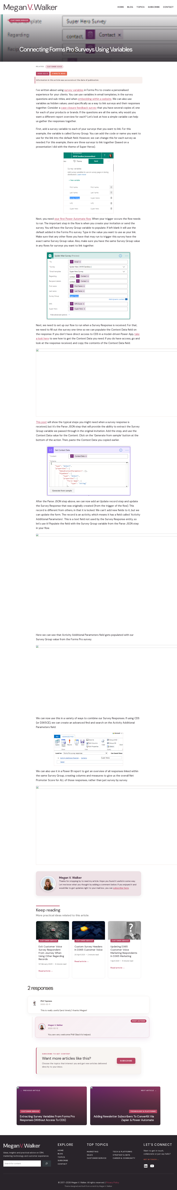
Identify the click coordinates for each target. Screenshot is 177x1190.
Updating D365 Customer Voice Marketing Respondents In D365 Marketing (123, 951)
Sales (90, 1155)
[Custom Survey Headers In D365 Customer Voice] (88, 930)
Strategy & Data (121, 1155)
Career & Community (124, 1158)
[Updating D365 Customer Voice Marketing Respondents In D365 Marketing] (124, 930)
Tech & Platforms (122, 1151)
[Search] (46, 1163)
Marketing (92, 1151)
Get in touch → (151, 1159)
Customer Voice (54, 67)
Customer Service (19, 20)
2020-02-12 (53, 1028)
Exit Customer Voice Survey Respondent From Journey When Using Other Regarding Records (51, 953)
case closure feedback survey (79, 107)
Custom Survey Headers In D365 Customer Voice (88, 948)
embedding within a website (94, 99)
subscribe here (121, 888)
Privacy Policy (112, 1182)
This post (41, 422)
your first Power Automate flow (72, 218)
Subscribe (126, 1060)
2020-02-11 (45, 1004)
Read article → (46, 971)
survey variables (73, 90)
